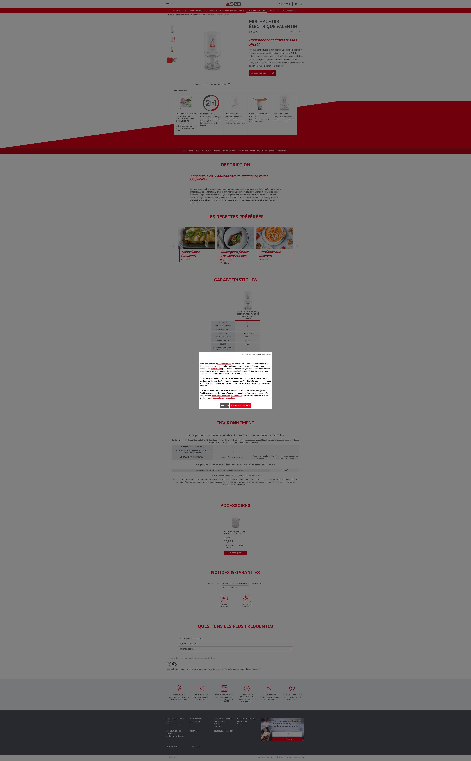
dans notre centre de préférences (227, 395)
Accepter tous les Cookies (241, 405)
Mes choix (225, 405)
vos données (216, 368)
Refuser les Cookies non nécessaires (256, 354)
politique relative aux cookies (222, 398)
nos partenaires (224, 364)
